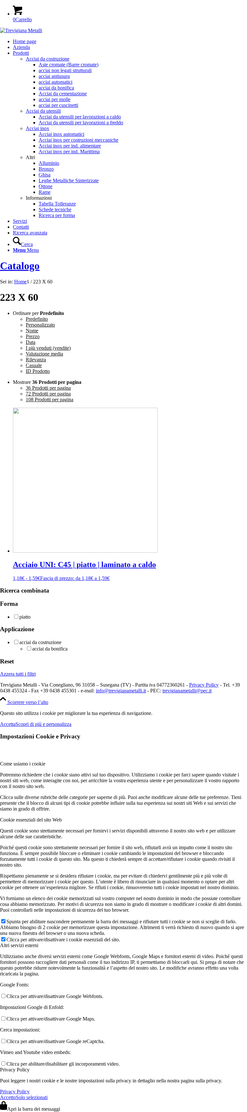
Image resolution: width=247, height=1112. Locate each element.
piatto (25, 617)
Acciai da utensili (43, 111)
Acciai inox (37, 128)
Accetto (8, 1097)
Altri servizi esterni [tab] (19, 945)
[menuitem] (130, 41)
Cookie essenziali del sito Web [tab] (31, 819)
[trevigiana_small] (21, 30)
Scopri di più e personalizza (43, 724)
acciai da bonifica (50, 648)
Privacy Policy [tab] (15, 1069)
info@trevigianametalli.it (121, 690)
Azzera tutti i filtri (18, 674)
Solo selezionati (32, 1097)
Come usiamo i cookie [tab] (22, 763)
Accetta (7, 724)
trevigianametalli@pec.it (187, 690)
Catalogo (20, 265)
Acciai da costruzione (47, 59)
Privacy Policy (204, 685)
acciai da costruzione (40, 642)
